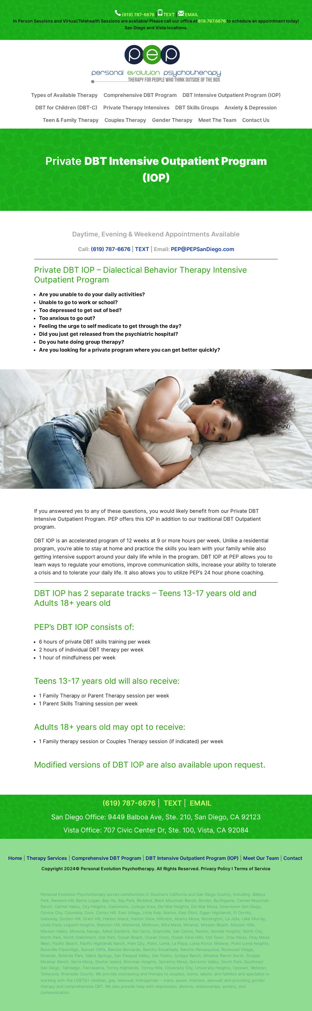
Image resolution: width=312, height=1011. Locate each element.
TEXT (169, 14)
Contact (292, 858)
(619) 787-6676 (138, 14)
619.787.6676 (212, 20)
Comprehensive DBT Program (106, 858)
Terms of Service (252, 868)
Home (15, 858)
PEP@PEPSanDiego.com (202, 249)
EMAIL (191, 14)
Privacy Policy (215, 868)
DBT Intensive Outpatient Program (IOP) (192, 858)
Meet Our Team (261, 858)
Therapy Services (47, 858)
